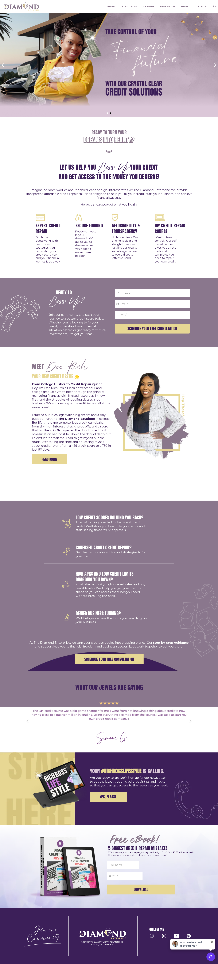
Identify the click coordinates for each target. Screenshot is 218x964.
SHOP (184, 6)
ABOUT (111, 6)
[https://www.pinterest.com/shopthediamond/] (189, 936)
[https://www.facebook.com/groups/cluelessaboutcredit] (42, 936)
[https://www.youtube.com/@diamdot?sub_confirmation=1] (176, 936)
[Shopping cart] (214, 6)
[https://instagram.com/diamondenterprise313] (164, 936)
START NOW (129, 6)
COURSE (148, 6)
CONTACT (200, 6)
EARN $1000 (167, 6)
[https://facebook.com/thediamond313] (152, 936)
